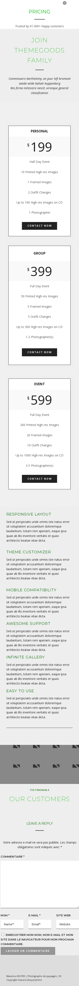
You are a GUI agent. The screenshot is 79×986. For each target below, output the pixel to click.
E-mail (34, 915)
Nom (5, 915)
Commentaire (12, 856)
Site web (63, 915)
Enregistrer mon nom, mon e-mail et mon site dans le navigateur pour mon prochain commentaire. (37, 939)
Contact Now (39, 226)
